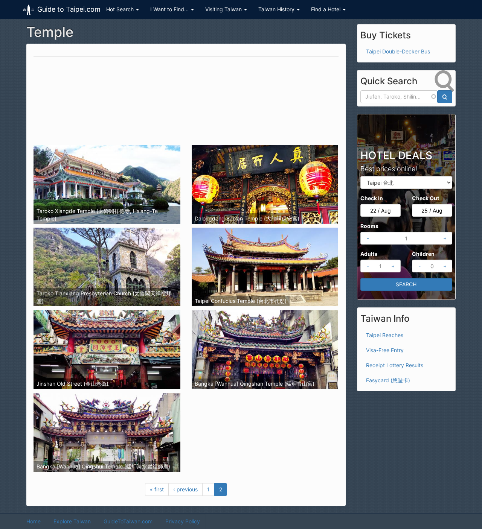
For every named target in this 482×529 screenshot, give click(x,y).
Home (33, 521)
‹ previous (185, 489)
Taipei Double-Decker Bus (398, 51)
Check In (371, 198)
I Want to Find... (170, 9)
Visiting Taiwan (224, 9)
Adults (368, 254)
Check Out (425, 198)
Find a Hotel (326, 9)
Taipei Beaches (384, 335)
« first (157, 489)
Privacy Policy (182, 521)
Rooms (369, 226)
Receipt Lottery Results (394, 365)
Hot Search (120, 9)
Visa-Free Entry (385, 350)
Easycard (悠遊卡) (388, 380)
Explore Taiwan (72, 521)
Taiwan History (277, 9)
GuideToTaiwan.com (128, 521)
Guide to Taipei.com (69, 9)
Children (423, 254)
